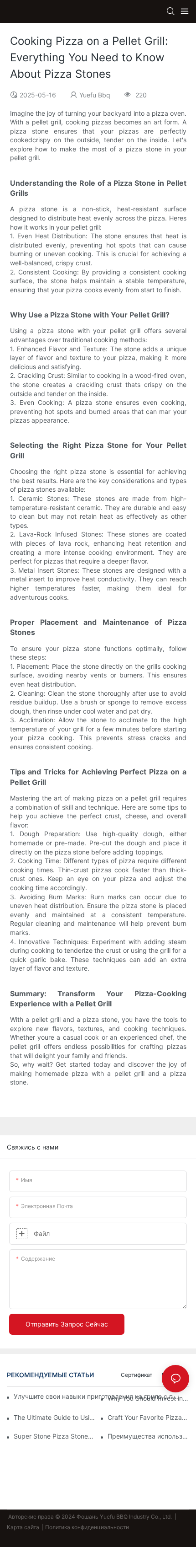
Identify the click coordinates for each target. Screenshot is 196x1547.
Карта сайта (24, 1527)
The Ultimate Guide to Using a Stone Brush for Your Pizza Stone (54, 1417)
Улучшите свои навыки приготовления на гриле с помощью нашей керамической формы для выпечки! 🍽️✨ (97, 1396)
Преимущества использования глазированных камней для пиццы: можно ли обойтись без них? (148, 1436)
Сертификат (136, 1374)
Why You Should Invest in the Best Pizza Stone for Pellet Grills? (148, 1398)
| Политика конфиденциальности (85, 1527)
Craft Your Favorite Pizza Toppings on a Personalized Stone (148, 1417)
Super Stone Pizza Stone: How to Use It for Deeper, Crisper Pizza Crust (54, 1436)
